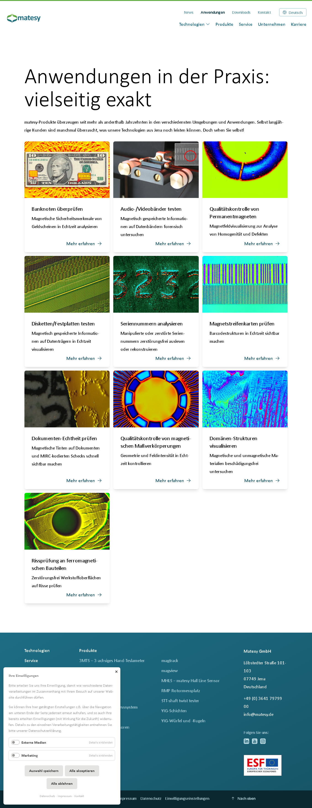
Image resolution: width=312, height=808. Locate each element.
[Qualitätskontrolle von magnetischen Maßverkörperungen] (155, 430)
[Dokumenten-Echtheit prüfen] (67, 430)
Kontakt (79, 796)
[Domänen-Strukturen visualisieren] (245, 430)
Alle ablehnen (62, 783)
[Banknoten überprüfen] (67, 196)
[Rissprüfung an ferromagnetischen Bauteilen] (67, 548)
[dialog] (195, 24)
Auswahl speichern (43, 771)
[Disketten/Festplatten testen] (67, 311)
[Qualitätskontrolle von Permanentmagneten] (245, 196)
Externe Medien (33, 742)
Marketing (29, 755)
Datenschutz (47, 796)
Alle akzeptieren (82, 771)
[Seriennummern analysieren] (155, 311)
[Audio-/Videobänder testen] (155, 196)
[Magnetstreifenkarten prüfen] (245, 311)
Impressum (65, 796)
